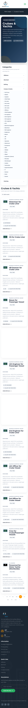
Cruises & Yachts (5, 669)
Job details (6, 228)
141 (24, 596)
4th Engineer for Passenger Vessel (16, 365)
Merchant (3, 664)
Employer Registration (6, 644)
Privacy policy (4, 646)
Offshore (3, 662)
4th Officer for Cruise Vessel (15, 467)
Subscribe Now (7, 690)
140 (20, 596)
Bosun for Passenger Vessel (16, 301)
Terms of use (4, 649)
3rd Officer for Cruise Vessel (15, 499)
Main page (7, 11)
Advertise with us (5, 652)
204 (16, 599)
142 (8, 599)
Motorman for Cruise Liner (15, 203)
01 (7, 596)
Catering (3, 672)
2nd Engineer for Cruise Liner (16, 432)
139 (16, 596)
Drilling (3, 667)
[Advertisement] (14, 51)
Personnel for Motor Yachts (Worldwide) (15, 567)
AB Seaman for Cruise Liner (15, 268)
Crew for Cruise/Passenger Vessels (16, 533)
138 (13, 596)
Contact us (3, 654)
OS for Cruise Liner (17, 237)
